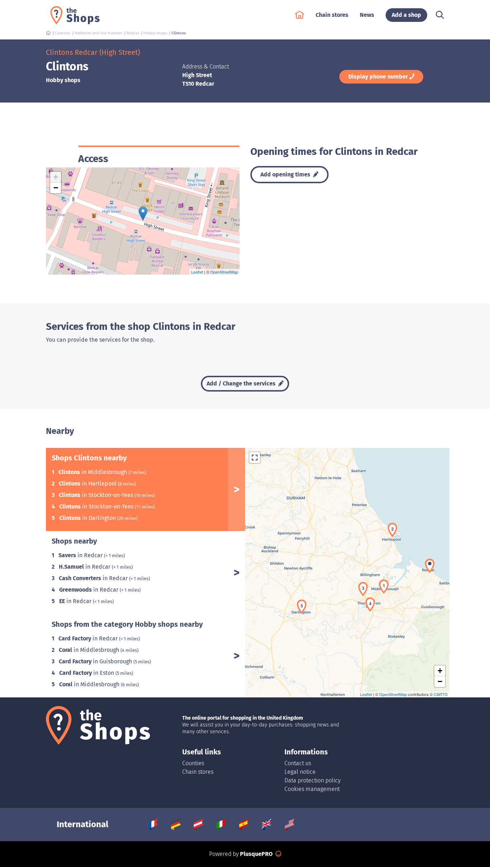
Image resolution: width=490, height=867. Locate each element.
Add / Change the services (242, 383)
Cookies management (312, 789)
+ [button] (55, 176)
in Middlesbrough (93, 472)
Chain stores (197, 771)
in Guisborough (96, 661)
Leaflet (197, 272)
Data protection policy (312, 780)
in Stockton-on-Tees (97, 495)
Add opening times (286, 174)
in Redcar (81, 555)
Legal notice (300, 771)
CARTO (441, 694)
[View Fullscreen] (254, 457)
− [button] (55, 187)
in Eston (87, 672)
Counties (193, 763)
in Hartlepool (88, 483)
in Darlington (88, 518)
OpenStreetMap (224, 272)
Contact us (297, 763)
